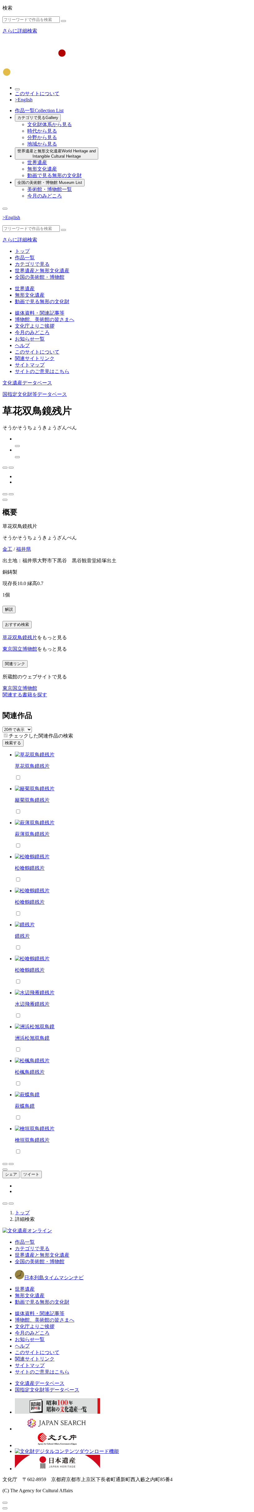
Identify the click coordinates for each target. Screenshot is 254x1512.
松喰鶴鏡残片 (30, 868)
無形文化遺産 (42, 169)
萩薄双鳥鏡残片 (32, 834)
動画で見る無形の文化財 (54, 175)
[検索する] (63, 21)
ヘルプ (22, 345)
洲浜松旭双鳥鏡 (32, 1038)
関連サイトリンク (35, 358)
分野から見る (42, 137)
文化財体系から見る (49, 124)
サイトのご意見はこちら (42, 371)
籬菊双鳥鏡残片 (32, 800)
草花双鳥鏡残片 (19, 637)
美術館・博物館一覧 (49, 189)
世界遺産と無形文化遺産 (56, 154)
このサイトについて (37, 93)
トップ (22, 251)
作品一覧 (39, 110)
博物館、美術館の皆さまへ (44, 319)
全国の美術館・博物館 (49, 182)
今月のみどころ (44, 195)
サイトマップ (30, 364)
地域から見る (42, 144)
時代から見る (42, 131)
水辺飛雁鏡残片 (32, 1004)
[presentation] (6, 735)
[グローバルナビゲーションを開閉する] (4, 209)
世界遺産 (37, 162)
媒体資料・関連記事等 (39, 313)
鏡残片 (22, 936)
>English (24, 99)
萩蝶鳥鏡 (25, 1106)
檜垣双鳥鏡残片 (32, 1140)
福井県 (23, 549)
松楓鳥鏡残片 (30, 1072)
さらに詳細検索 (19, 30)
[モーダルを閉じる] (4, 1503)
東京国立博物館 (19, 649)
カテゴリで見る (37, 117)
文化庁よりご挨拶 (35, 326)
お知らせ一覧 (30, 339)
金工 (7, 549)
